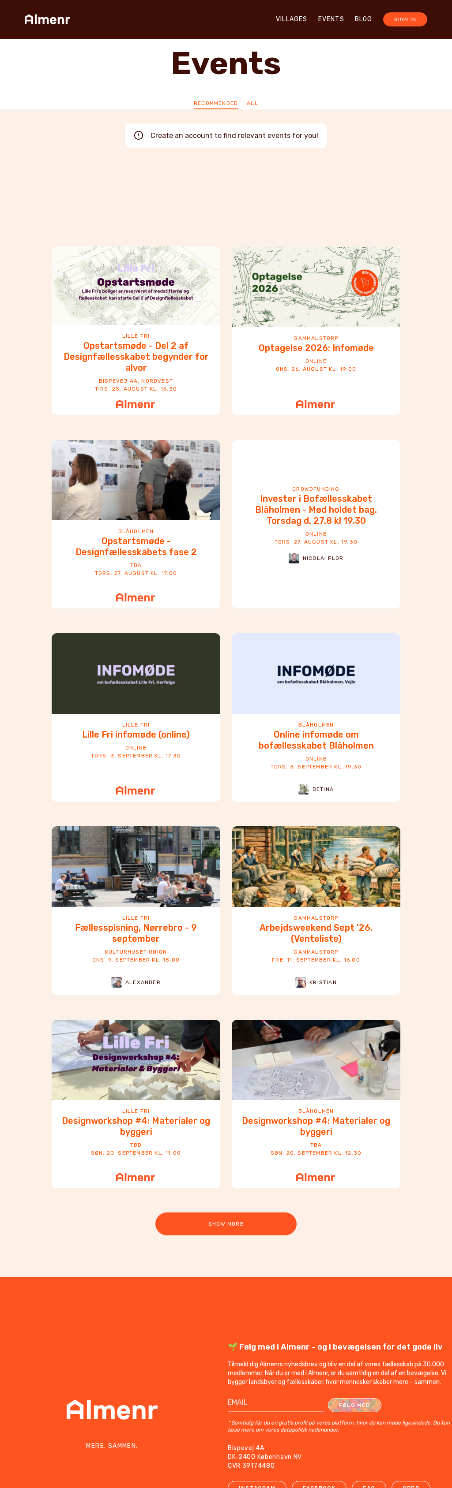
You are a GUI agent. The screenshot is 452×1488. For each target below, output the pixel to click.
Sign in (405, 19)
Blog (364, 19)
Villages (292, 19)
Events (331, 19)
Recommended (216, 103)
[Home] (50, 19)
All (252, 103)
